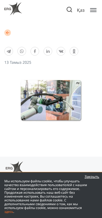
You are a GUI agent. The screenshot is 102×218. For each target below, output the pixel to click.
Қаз (81, 10)
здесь (8, 211)
